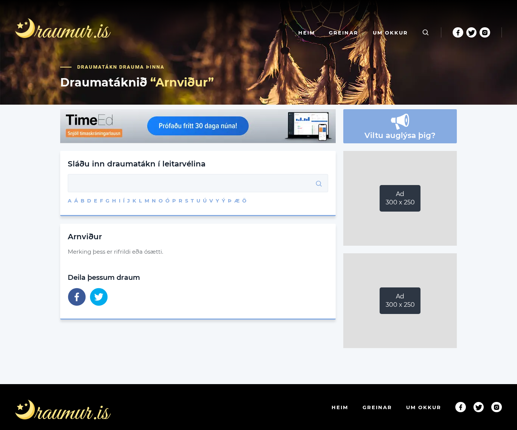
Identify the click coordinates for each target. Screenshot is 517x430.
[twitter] (99, 297)
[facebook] (77, 297)
